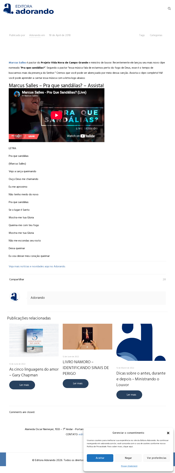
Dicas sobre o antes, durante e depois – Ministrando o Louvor (141, 379)
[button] (168, 433)
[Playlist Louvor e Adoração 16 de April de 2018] (3, 459)
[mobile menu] (157, 8)
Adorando (35, 35)
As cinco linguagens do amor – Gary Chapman (34, 372)
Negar (128, 458)
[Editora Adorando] (28, 8)
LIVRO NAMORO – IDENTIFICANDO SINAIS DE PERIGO (86, 368)
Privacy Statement (129, 466)
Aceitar (100, 458)
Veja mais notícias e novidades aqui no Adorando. (37, 266)
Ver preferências (156, 458)
